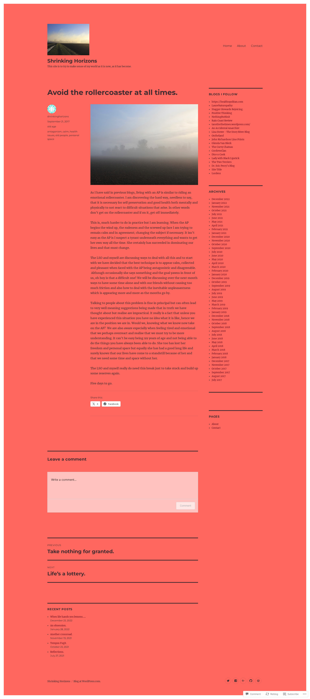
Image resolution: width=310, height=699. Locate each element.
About (241, 46)
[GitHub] (251, 681)
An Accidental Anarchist (225, 128)
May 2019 (217, 300)
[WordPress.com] (258, 681)
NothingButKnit (221, 116)
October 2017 (219, 368)
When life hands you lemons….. (68, 616)
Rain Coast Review (222, 120)
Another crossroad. (61, 634)
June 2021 (217, 218)
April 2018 (217, 346)
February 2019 (220, 308)
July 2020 (217, 251)
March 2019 (218, 304)
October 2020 (219, 244)
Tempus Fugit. (58, 643)
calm (66, 131)
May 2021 (217, 221)
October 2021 (219, 210)
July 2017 (217, 380)
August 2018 (219, 331)
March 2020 (219, 267)
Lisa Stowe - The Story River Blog (231, 131)
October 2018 (219, 323)
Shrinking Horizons (72, 61)
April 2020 (218, 263)
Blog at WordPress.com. (87, 681)
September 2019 (221, 285)
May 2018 (217, 342)
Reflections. (57, 651)
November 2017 (220, 364)
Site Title (217, 169)
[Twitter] (228, 681)
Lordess (216, 173)
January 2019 (219, 312)
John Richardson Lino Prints (228, 139)
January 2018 (219, 357)
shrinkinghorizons (58, 116)
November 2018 (220, 319)
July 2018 (217, 334)
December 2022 (221, 199)
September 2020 (221, 248)
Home (227, 46)
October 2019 (219, 282)
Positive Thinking (222, 113)
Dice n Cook (218, 154)
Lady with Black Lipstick (225, 158)
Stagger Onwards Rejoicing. (227, 109)
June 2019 (217, 297)
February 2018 (220, 353)
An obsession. (58, 625)
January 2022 (219, 202)
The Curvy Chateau (222, 147)
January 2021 (219, 233)
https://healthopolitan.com (227, 101)
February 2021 (220, 229)
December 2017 (220, 361)
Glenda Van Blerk (221, 143)
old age (51, 126)
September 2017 (221, 372)
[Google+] (243, 681)
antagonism (54, 131)
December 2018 (220, 315)
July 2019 (217, 293)
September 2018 (221, 327)
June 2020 (217, 255)
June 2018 (217, 338)
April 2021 (217, 225)
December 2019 (220, 278)
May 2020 (217, 259)
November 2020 (221, 240)
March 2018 (218, 349)
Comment (185, 505)
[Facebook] (235, 681)
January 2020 (219, 274)
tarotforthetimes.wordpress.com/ (231, 124)
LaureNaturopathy (222, 105)
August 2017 (219, 376)
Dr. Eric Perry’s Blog (223, 165)
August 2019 (219, 289)
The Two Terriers (222, 162)
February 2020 (220, 270)
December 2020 (221, 236)
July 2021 (217, 214)
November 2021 (220, 206)
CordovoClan (219, 150)
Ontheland (218, 135)
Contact (257, 46)
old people (61, 135)
